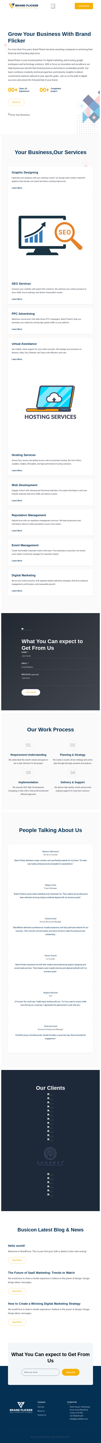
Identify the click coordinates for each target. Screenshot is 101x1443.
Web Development (24, 485)
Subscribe (70, 1372)
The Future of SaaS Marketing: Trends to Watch (41, 1272)
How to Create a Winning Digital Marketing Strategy (44, 1303)
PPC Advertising (23, 313)
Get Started (84, 6)
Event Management (25, 545)
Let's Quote (31, 692)
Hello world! (16, 1245)
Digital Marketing (24, 575)
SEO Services (21, 283)
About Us (16, 102)
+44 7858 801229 (76, 1416)
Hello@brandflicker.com (79, 1419)
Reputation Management (29, 515)
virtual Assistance (24, 343)
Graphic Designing (25, 172)
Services (41, 1407)
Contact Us (42, 1415)
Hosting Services (24, 455)
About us (41, 1411)
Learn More (17, 188)
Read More (17, 1260)
